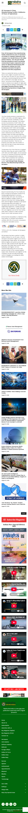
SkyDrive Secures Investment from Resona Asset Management (12, 340)
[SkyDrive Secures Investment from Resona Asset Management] (14, 329)
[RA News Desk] (3, 23)
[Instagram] (7, 804)
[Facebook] (8, 29)
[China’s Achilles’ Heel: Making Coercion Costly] (14, 381)
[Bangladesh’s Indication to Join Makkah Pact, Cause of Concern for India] (14, 355)
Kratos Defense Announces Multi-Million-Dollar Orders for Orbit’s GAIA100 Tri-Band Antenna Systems (13, 448)
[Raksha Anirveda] (14, 2)
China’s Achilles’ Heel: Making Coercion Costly (14, 392)
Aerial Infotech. (17, 810)
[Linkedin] (18, 29)
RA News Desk (8, 23)
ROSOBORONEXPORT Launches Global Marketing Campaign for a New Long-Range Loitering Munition (13, 313)
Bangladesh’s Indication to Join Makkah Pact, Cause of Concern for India (14, 366)
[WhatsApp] (15, 29)
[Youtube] (14, 804)
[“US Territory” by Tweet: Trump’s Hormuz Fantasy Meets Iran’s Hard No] (14, 492)
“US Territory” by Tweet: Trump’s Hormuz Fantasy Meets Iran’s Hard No (13, 503)
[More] (22, 29)
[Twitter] (11, 29)
